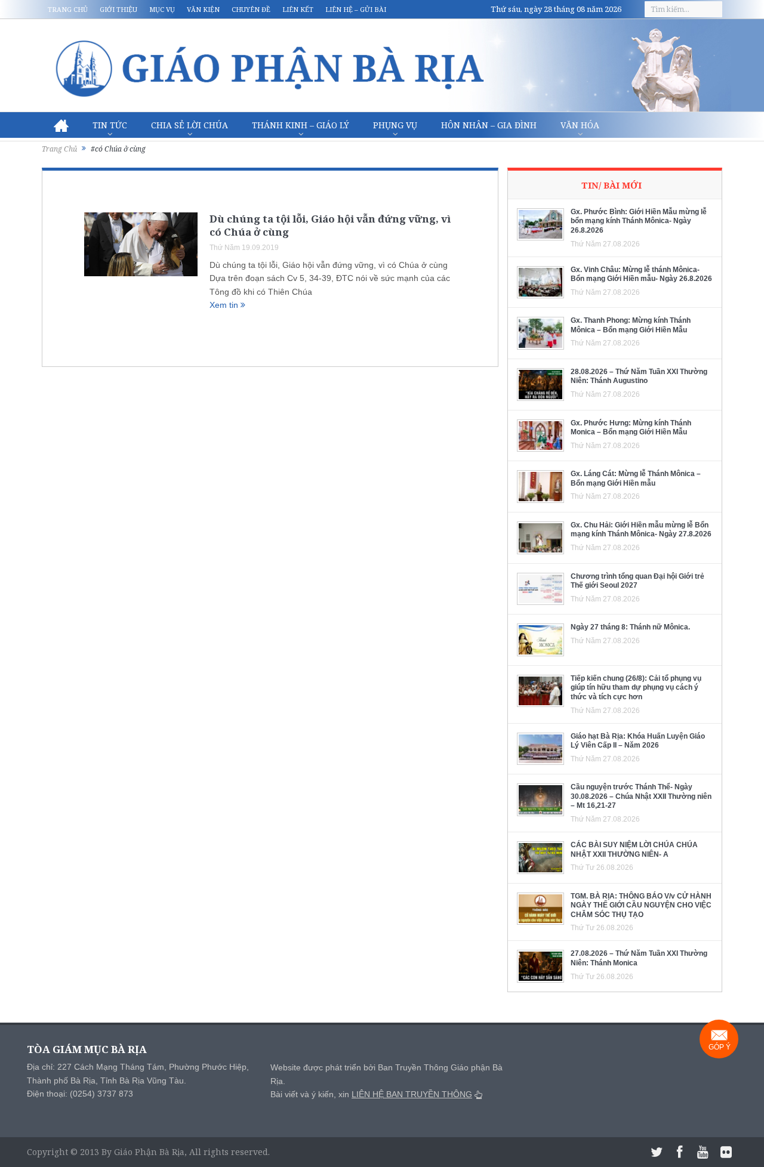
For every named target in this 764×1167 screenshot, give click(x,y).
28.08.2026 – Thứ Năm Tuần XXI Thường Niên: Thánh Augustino (639, 376)
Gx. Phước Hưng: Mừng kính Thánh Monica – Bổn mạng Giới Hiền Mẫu (631, 428)
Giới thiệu (118, 9)
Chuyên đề (251, 9)
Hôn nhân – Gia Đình (489, 125)
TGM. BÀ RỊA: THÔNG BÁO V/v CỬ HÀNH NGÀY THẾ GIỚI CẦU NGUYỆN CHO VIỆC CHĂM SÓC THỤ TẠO (641, 905)
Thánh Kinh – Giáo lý (300, 125)
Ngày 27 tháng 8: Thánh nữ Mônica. (630, 627)
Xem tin (225, 305)
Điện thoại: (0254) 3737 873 (80, 1093)
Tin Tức (110, 125)
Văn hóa (579, 125)
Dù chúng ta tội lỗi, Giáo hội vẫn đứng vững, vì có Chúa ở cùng (330, 225)
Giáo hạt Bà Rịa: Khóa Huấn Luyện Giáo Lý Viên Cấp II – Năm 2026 (638, 741)
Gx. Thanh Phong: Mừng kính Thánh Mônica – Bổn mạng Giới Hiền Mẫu (631, 325)
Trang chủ (68, 9)
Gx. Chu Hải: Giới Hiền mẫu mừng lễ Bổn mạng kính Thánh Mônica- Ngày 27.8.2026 (641, 530)
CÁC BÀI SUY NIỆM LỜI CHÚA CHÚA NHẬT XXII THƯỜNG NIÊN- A (634, 850)
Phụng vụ (395, 125)
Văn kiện (203, 9)
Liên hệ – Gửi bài (355, 9)
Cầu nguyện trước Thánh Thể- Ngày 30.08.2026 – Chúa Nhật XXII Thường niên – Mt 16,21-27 (641, 796)
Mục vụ (162, 9)
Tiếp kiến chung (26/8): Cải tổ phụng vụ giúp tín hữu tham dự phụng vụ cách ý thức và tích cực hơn (636, 687)
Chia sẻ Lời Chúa (189, 125)
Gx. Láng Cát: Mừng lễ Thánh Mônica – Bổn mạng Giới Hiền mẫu (636, 478)
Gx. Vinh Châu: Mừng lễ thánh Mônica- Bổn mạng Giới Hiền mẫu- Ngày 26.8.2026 (641, 274)
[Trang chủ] (61, 125)
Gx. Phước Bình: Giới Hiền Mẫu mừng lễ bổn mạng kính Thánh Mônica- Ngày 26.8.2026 (639, 221)
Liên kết (297, 9)
